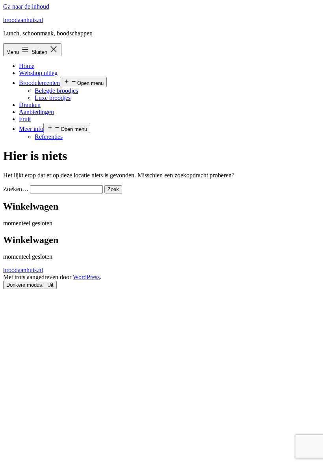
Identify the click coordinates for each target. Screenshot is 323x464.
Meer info (31, 128)
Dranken (30, 104)
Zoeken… (15, 189)
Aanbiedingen (36, 112)
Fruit (25, 119)
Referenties (49, 136)
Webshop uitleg (38, 73)
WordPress (86, 277)
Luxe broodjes (53, 97)
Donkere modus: (25, 285)
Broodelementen (39, 82)
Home (26, 66)
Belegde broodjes (56, 90)
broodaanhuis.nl (23, 20)
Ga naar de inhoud (26, 6)
